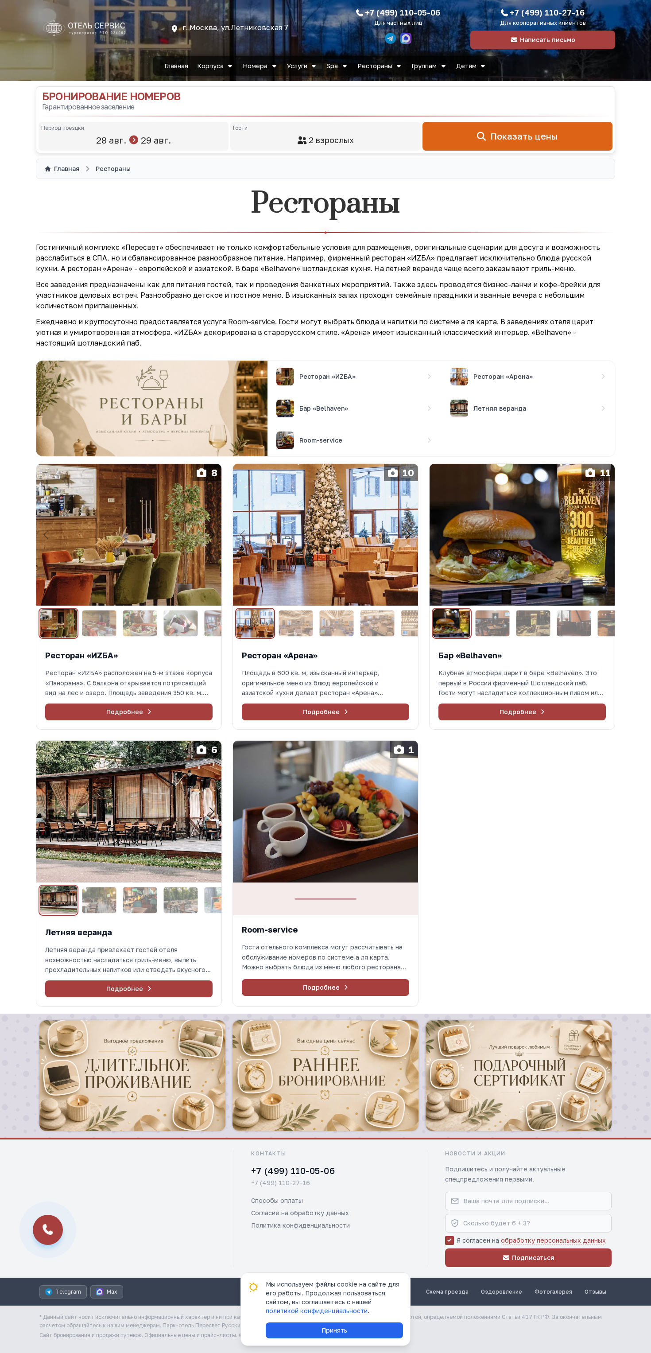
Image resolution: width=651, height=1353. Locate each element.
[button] (129, 674)
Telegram (68, 1291)
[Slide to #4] (180, 623)
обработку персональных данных (553, 1240)
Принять (334, 1330)
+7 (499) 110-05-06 (402, 12)
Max (112, 1291)
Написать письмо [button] (547, 39)
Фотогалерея (553, 1291)
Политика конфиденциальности (300, 1225)
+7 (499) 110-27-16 (547, 12)
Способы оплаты (277, 1200)
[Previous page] (46, 535)
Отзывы (595, 1291)
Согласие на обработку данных (300, 1213)
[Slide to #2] (99, 623)
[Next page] (211, 535)
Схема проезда (447, 1291)
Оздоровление (501, 1291)
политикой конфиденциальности (317, 1310)
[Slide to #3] (140, 623)
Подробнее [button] (124, 711)
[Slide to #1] (58, 623)
